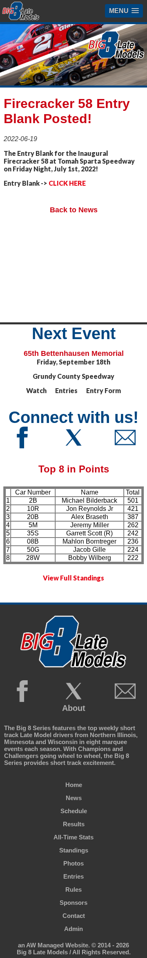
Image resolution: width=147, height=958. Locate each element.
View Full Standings (73, 578)
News (74, 797)
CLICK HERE (67, 183)
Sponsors (73, 902)
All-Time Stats (73, 837)
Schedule (73, 810)
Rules (73, 889)
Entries (73, 876)
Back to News (74, 210)
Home (73, 784)
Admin (73, 928)
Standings (73, 850)
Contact (73, 915)
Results (74, 824)
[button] (124, 11)
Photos (73, 863)
